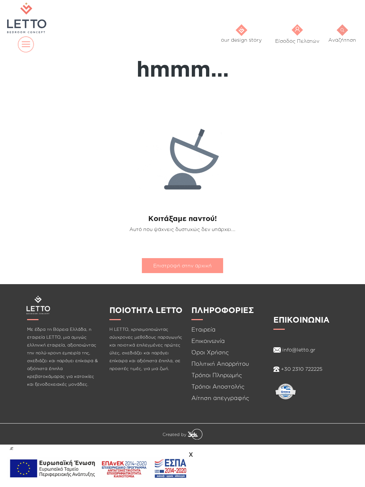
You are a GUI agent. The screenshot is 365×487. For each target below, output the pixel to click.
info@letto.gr (298, 349)
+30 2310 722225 (301, 368)
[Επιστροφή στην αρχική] (182, 254)
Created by (175, 434)
